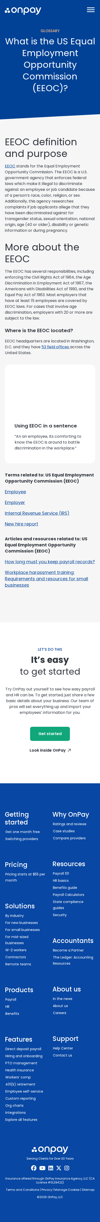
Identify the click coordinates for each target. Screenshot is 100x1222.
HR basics (61, 880)
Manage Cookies (67, 1190)
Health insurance (19, 1070)
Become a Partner (68, 950)
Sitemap (88, 1190)
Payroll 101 (61, 873)
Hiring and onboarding (23, 1056)
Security (60, 914)
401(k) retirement (20, 1084)
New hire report (21, 524)
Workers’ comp (18, 1077)
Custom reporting (20, 1098)
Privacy (47, 1190)
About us (60, 1005)
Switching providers (21, 838)
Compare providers (69, 838)
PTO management (21, 1063)
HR (7, 1006)
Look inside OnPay (48, 750)
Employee (15, 492)
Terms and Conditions (22, 1190)
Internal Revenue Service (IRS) (37, 513)
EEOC (10, 166)
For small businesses (22, 929)
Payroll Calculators (68, 894)
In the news (62, 998)
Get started (50, 734)
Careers (59, 1012)
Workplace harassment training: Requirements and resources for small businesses (46, 578)
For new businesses (21, 922)
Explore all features (21, 1119)
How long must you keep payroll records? (50, 562)
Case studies (64, 831)
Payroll (10, 999)
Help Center (63, 1048)
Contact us (62, 1055)
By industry (14, 915)
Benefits (12, 1013)
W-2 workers (15, 950)
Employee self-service (24, 1091)
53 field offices (56, 347)
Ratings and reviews (69, 824)
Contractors (15, 957)
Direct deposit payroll (23, 1049)
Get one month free (22, 831)
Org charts (14, 1105)
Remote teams (18, 964)
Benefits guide (65, 887)
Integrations (15, 1112)
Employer (15, 502)
